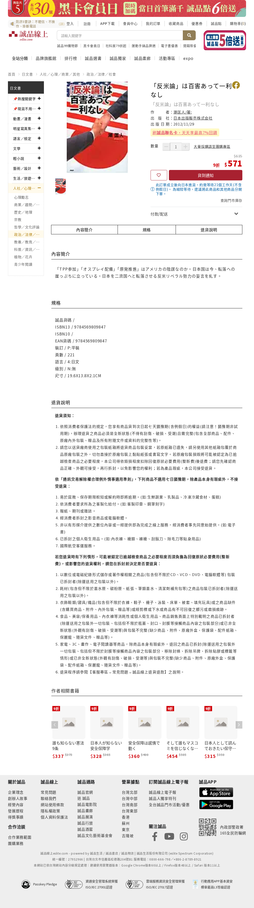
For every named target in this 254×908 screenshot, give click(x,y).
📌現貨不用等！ (25, 108)
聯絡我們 (48, 798)
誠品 (85, 798)
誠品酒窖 (85, 829)
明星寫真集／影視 (25, 128)
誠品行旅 (85, 822)
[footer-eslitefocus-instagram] (184, 835)
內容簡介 (84, 230)
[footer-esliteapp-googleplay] (216, 804)
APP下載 (107, 23)
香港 (126, 817)
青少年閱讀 (23, 264)
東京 (126, 829)
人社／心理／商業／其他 (60, 74)
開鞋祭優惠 (191, 45)
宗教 (17, 219)
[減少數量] (166, 147)
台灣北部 (129, 792)
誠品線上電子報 (162, 792)
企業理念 (16, 792)
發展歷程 (16, 810)
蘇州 (126, 823)
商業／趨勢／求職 (28, 204)
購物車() (238, 23)
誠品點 (216, 23)
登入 (70, 23)
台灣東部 (129, 810)
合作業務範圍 (20, 837)
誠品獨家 (118, 58)
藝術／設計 (22, 168)
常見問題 (48, 792)
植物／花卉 (23, 256)
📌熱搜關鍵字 (24, 98)
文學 (17, 148)
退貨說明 (209, 230)
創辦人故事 (18, 798)
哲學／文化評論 (27, 226)
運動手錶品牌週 (144, 45)
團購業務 (16, 843)
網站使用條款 (52, 804)
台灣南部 (129, 804)
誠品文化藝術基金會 (95, 835)
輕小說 (18, 158)
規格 (147, 230)
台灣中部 (129, 798)
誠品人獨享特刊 (162, 798)
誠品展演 (85, 816)
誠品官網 (85, 792)
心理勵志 (21, 197)
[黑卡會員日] (127, 8)
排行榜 (70, 58)
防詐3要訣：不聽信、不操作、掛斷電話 (40, 24)
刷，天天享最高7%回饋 (185, 132)
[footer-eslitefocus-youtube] (169, 835)
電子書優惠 (169, 45)
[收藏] (159, 175)
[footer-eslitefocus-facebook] (155, 835)
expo (188, 58)
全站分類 (20, 58)
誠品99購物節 (67, 45)
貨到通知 (206, 175)
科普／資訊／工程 (28, 249)
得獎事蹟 (16, 817)
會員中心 (130, 23)
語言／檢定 (22, 138)
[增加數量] (186, 147)
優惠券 (196, 23)
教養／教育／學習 (28, 241)
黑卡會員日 (91, 45)
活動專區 (167, 58)
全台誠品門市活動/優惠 (169, 804)
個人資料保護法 (54, 817)
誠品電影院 (87, 804)
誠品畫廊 (142, 58)
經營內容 (16, 804)
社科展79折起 (116, 45)
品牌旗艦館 (46, 58)
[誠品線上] (28, 38)
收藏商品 (176, 23)
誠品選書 (93, 58)
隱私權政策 (50, 810)
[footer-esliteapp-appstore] (216, 791)
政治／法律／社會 (101, 74)
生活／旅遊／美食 (25, 178)
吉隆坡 (127, 835)
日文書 (27, 74)
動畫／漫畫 (22, 118)
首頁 (11, 74)
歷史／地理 (23, 211)
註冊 (87, 23)
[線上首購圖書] (225, 40)
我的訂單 (153, 23)
